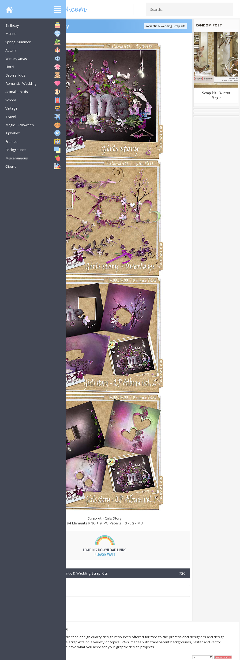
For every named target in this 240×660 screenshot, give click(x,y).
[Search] (228, 9)
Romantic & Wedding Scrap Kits (165, 26)
